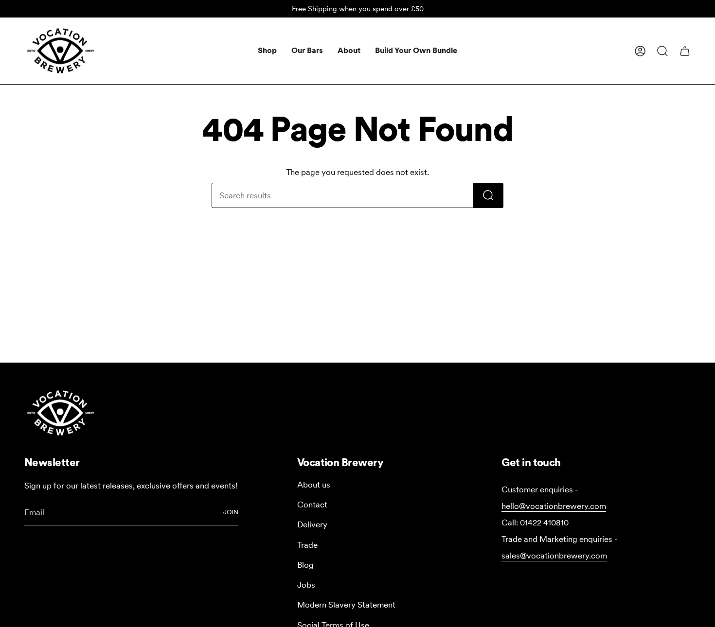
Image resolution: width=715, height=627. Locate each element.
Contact (312, 504)
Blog (305, 565)
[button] (267, 51)
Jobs (306, 585)
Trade (307, 545)
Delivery (312, 524)
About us (313, 484)
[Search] (488, 195)
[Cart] (685, 51)
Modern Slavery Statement (346, 605)
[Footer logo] (60, 413)
